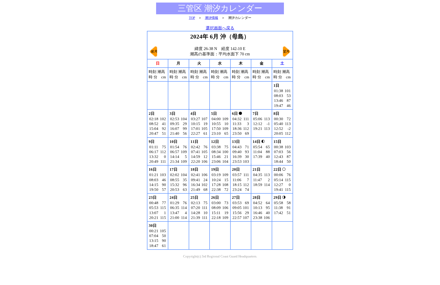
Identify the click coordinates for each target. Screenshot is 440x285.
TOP (192, 18)
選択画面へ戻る (220, 28)
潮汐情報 (211, 18)
